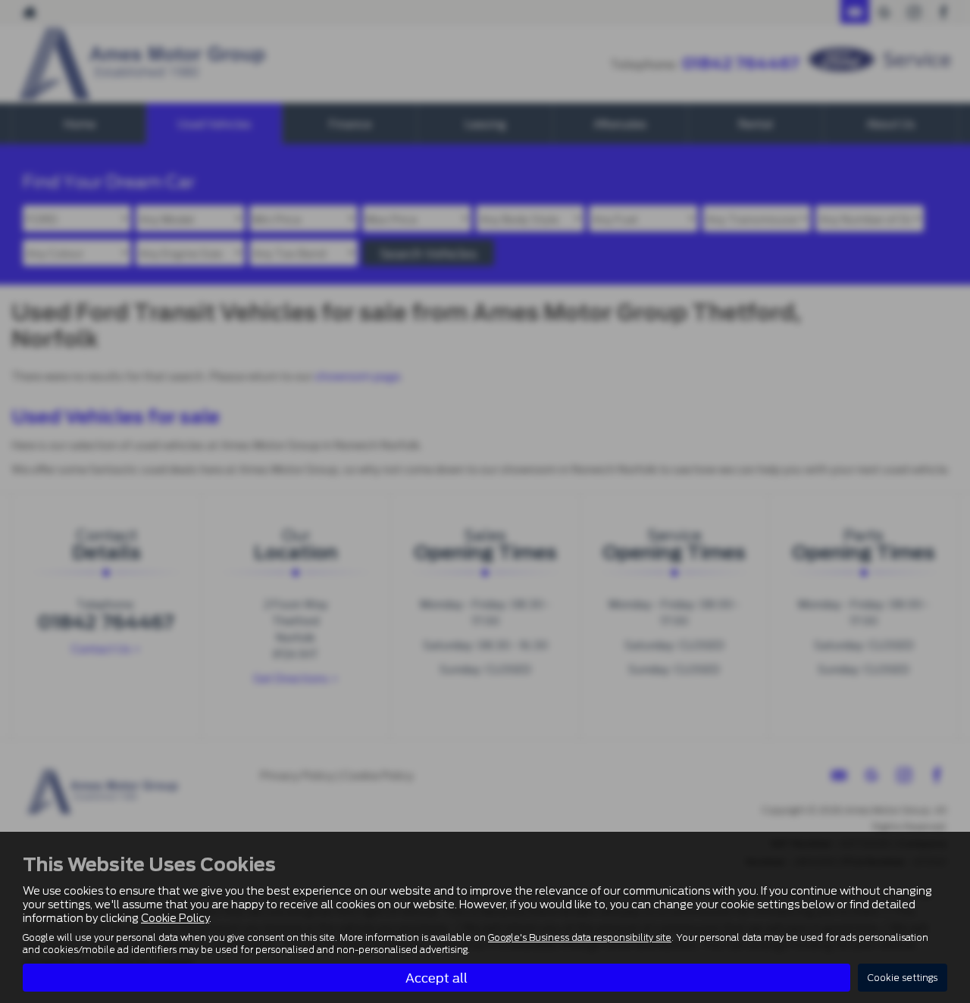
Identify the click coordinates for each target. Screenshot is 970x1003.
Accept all (436, 976)
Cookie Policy (175, 918)
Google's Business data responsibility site (579, 938)
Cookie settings (902, 977)
